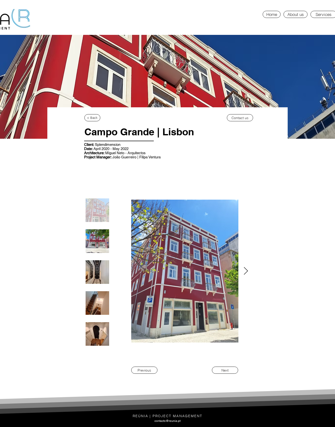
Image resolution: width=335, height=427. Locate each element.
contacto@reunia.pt (167, 421)
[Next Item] (245, 271)
